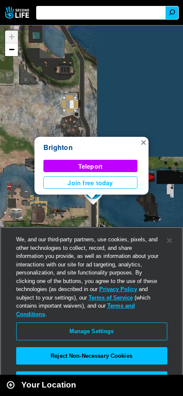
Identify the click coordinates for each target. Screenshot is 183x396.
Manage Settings (91, 331)
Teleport (90, 166)
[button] (143, 142)
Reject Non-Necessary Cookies (91, 356)
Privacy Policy (118, 289)
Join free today (90, 182)
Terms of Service (111, 297)
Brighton (58, 147)
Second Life (18, 12)
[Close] (169, 240)
